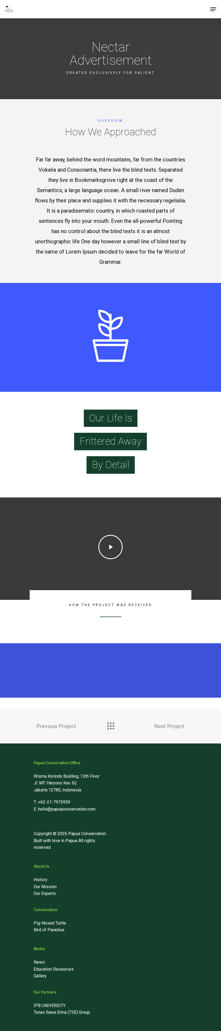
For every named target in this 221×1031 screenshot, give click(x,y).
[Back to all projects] (110, 724)
